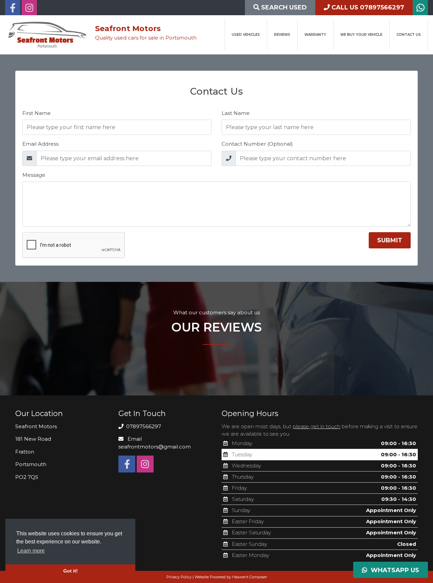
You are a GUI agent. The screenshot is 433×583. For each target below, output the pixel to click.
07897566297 (143, 426)
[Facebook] (12, 9)
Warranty (315, 34)
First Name (36, 113)
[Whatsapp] (420, 9)
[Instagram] (29, 9)
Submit (389, 240)
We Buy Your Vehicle (361, 34)
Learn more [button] (31, 551)
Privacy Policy (178, 577)
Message (33, 175)
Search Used (283, 7)
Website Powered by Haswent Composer (231, 577)
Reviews (282, 34)
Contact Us (408, 34)
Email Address (40, 144)
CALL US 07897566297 (367, 7)
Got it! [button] (70, 571)
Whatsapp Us (393, 570)
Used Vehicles (246, 34)
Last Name (236, 113)
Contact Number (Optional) (257, 144)
